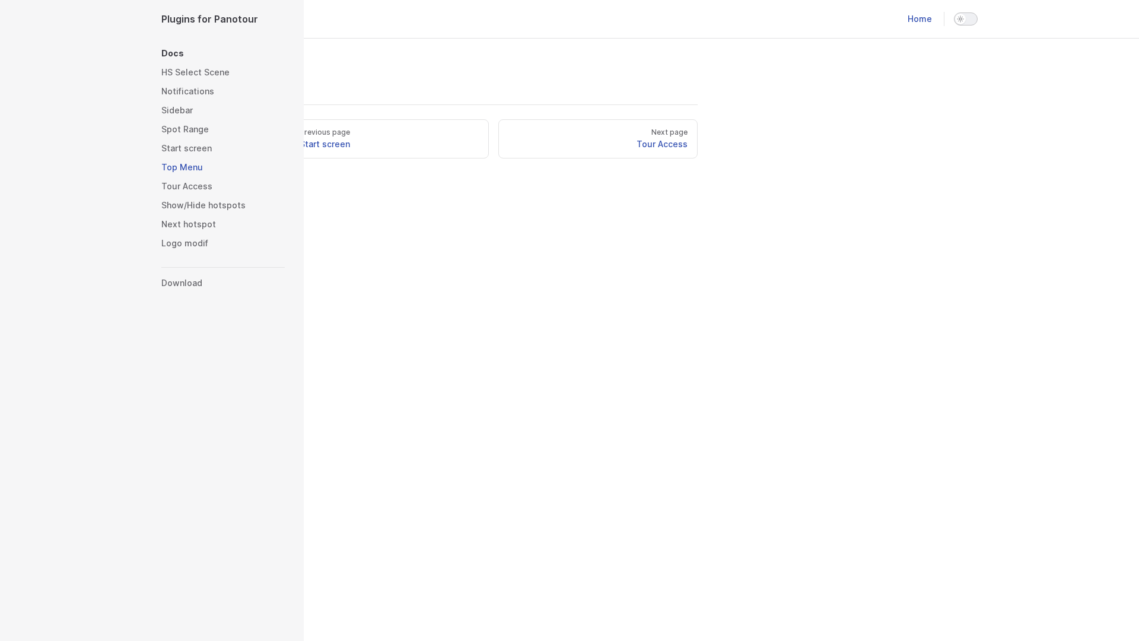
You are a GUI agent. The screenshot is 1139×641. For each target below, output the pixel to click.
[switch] (966, 19)
